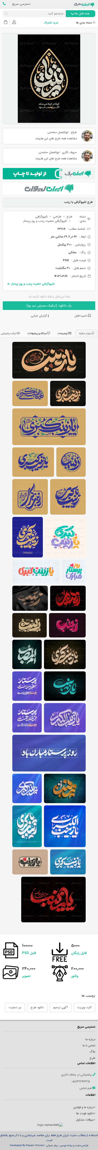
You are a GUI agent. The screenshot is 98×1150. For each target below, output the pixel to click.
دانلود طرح (37, 1007)
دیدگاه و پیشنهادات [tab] (37, 333)
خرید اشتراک (51, 23)
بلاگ (92, 1051)
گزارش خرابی (39, 316)
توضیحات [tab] (63, 333)
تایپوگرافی (41, 216)
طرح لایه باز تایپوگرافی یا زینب (30, 861)
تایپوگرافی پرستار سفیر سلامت (27, 686)
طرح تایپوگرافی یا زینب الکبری (65, 717)
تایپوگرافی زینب (71, 462)
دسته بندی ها (84, 23)
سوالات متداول (85, 1119)
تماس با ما (89, 1045)
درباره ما (90, 1039)
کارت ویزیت (84, 1007)
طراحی (57, 216)
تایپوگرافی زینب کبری (30, 497)
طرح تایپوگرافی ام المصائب (27, 654)
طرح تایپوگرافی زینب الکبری (65, 826)
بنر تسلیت (15, 1007)
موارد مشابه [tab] (85, 333)
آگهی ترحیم (60, 1007)
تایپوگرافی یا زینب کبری (49, 426)
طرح (69, 216)
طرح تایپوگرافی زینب (68, 598)
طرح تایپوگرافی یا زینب (49, 360)
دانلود (47, 305)
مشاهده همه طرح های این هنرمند (56, 139)
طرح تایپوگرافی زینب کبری (68, 393)
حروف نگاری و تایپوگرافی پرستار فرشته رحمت (27, 717)
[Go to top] (85, 1139)
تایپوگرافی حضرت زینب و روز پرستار (45, 221)
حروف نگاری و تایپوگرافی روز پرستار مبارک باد (49, 753)
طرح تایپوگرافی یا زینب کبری (30, 393)
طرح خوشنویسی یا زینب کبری (27, 826)
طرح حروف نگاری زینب (67, 625)
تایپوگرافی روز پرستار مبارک (74, 571)
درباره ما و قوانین (83, 1107)
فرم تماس (86, 1088)
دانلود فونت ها (85, 1113)
